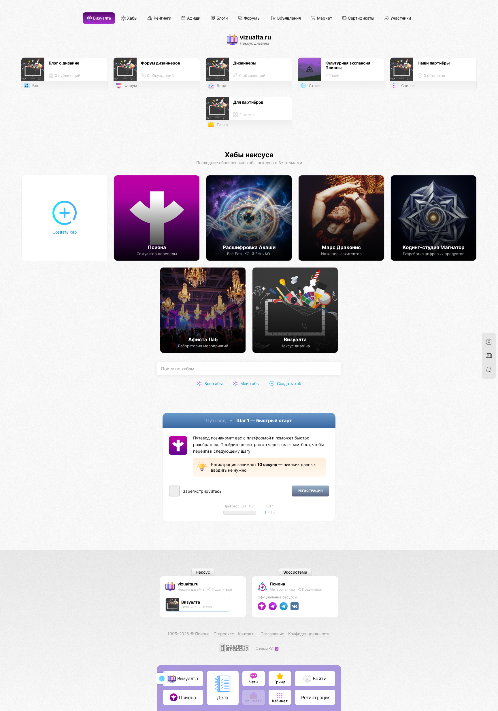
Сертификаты (360, 18)
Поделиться (221, 589)
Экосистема (295, 572)
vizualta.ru (188, 583)
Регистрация (310, 491)
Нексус (203, 572)
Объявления (288, 18)
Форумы (252, 18)
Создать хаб (288, 383)
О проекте (224, 633)
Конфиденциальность (309, 633)
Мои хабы (249, 383)
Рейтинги (161, 18)
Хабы (131, 18)
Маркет (324, 18)
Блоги (221, 18)
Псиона (277, 583)
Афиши (193, 18)
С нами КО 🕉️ (267, 648)
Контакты (247, 633)
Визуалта (101, 18)
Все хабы (213, 383)
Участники (400, 18)
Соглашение (272, 633)
